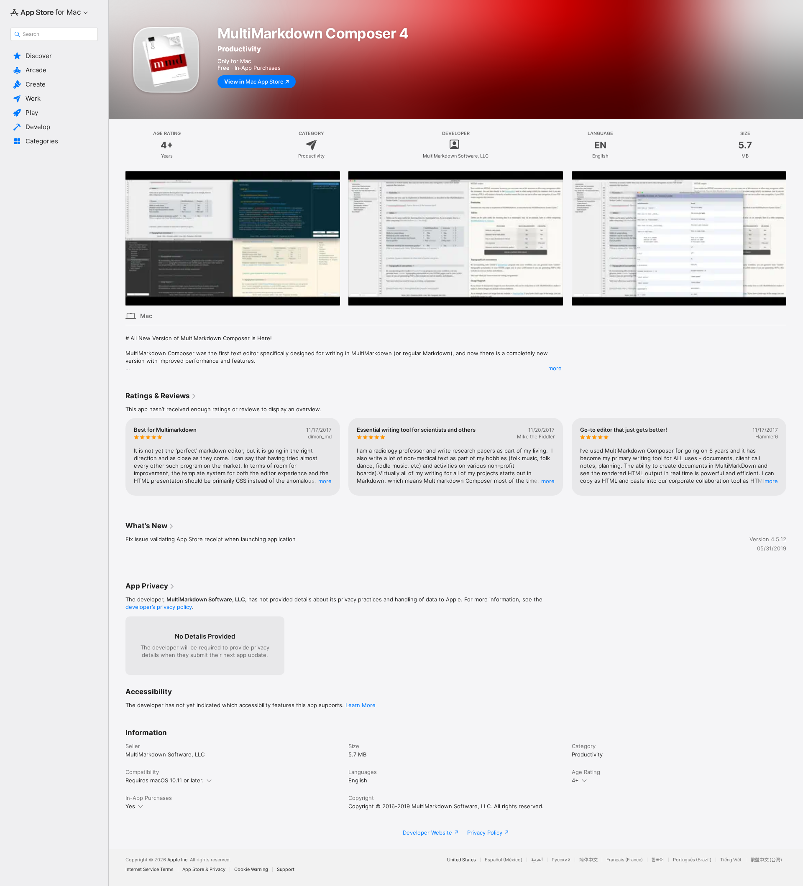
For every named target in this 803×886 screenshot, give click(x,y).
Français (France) (624, 860)
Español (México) (503, 860)
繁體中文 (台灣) (766, 860)
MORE (325, 481)
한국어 (658, 860)
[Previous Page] (117, 238)
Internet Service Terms (149, 869)
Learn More (360, 705)
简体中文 (588, 860)
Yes (130, 806)
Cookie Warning (251, 869)
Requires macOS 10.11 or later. (164, 780)
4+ (575, 780)
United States (461, 860)
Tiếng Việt (731, 860)
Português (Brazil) (692, 860)
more (555, 368)
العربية (537, 860)
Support (285, 869)
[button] (54, 56)
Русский (561, 860)
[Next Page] (794, 238)
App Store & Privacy (203, 869)
